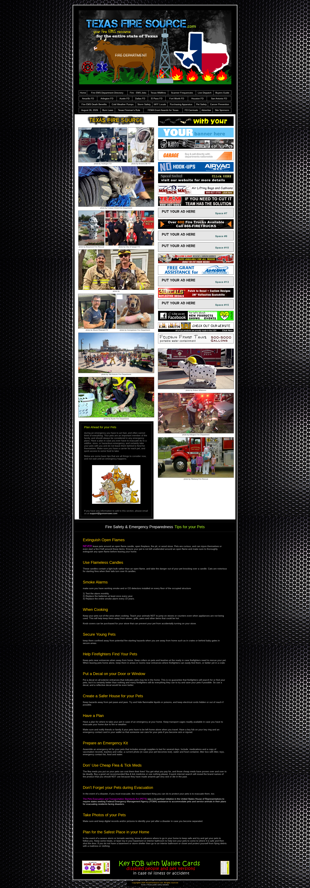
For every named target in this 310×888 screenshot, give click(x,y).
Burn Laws (107, 110)
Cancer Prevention (219, 104)
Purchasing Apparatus (181, 104)
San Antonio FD (219, 98)
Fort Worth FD (176, 98)
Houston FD (197, 98)
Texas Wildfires (158, 92)
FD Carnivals (191, 110)
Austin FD (124, 98)
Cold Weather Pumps (123, 104)
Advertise (206, 110)
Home (83, 92)
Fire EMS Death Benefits (94, 104)
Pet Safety (201, 104)
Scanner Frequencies (182, 92)
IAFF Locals (160, 104)
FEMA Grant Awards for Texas (163, 110)
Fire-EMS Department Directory (107, 92)
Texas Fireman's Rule (129, 110)
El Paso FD (156, 98)
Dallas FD (140, 98)
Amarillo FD (88, 98)
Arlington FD (107, 98)
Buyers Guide (222, 92)
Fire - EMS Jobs (138, 92)
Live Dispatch (205, 92)
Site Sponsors (222, 110)
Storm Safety (144, 104)
